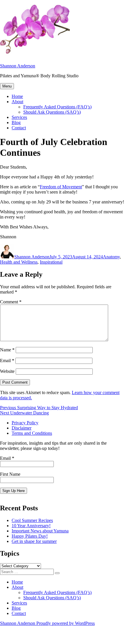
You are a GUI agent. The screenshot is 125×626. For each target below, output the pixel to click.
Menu (7, 86)
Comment (11, 301)
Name (7, 349)
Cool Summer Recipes (32, 520)
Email (7, 360)
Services (19, 117)
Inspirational (51, 262)
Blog (16, 122)
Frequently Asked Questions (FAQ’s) (57, 106)
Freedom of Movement (61, 186)
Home (17, 96)
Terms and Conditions (32, 433)
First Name (10, 474)
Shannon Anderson (17, 65)
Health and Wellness (19, 262)
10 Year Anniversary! (31, 525)
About (17, 101)
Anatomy (111, 256)
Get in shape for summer (34, 541)
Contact (19, 127)
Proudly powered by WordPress (65, 623)
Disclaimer (21, 427)
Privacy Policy (25, 422)
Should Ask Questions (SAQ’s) (52, 112)
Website (7, 371)
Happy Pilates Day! (30, 536)
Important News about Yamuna (40, 530)
